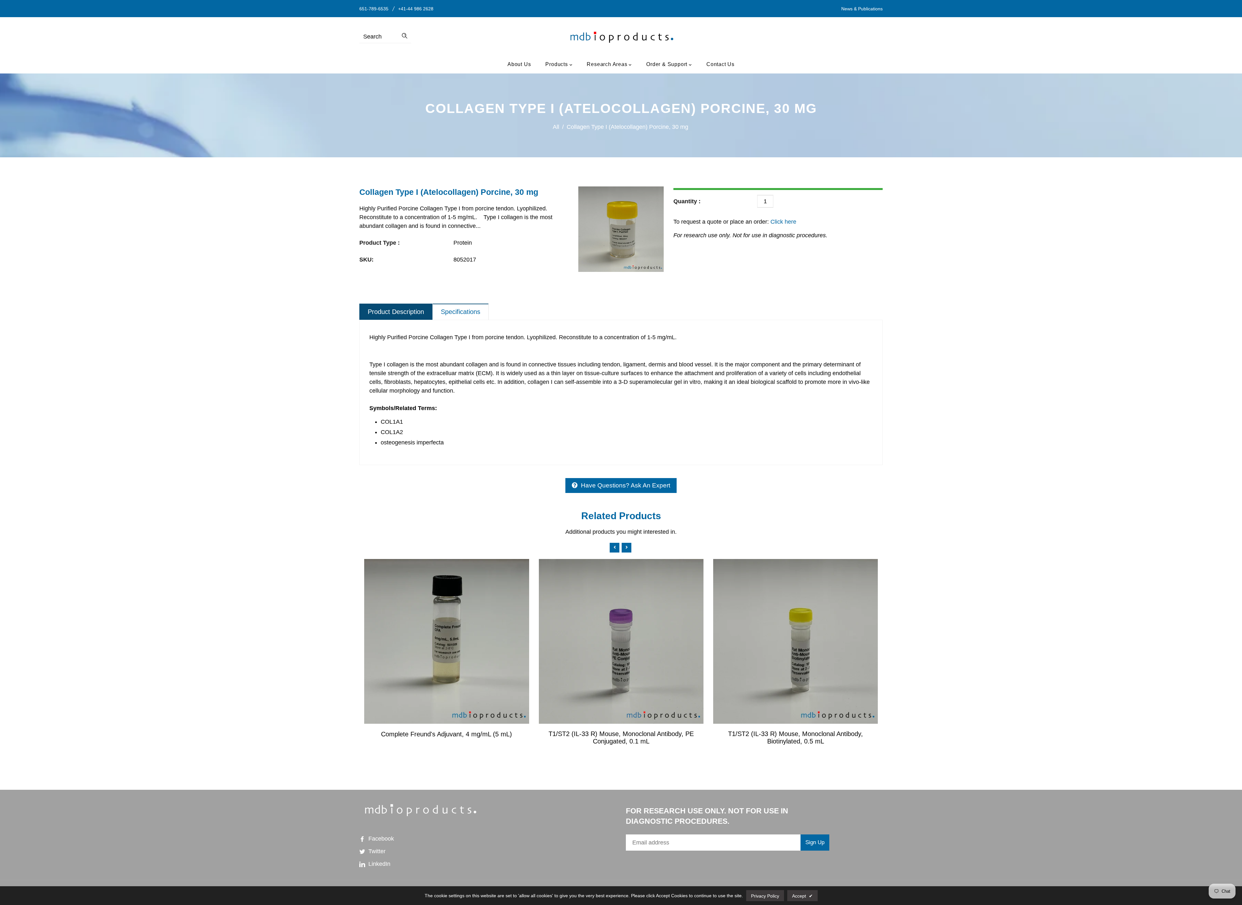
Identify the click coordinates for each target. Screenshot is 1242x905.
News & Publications (862, 8)
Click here (782, 221)
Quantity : (687, 201)
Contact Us (720, 64)
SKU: (366, 259)
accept (802, 896)
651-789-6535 (373, 8)
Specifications (460, 311)
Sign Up (814, 842)
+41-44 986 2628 (415, 8)
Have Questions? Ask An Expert (625, 485)
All (556, 127)
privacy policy (765, 896)
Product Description (396, 311)
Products (557, 64)
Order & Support (667, 64)
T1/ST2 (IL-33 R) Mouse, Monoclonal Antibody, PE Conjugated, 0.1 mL (621, 737)
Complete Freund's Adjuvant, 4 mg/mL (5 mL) (446, 734)
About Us (519, 64)
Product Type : (379, 243)
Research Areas (608, 64)
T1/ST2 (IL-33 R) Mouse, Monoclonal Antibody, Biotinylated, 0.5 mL (795, 737)
